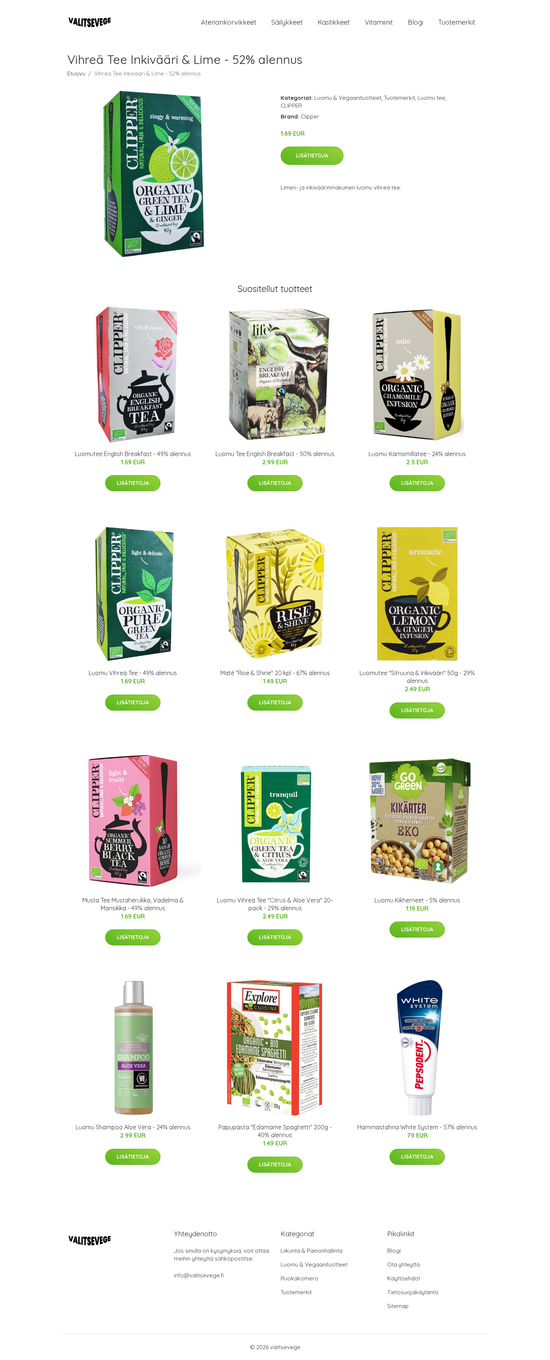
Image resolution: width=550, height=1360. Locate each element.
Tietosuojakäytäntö (413, 1292)
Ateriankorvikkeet (228, 22)
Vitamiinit (379, 22)
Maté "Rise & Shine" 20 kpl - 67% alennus (275, 673)
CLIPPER (291, 105)
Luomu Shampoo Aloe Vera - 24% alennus (133, 1127)
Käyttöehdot (403, 1278)
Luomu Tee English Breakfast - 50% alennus (275, 454)
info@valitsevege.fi (199, 1275)
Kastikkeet (334, 22)
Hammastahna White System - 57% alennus (417, 1127)
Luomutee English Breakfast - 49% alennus (133, 454)
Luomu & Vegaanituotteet (347, 97)
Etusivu (76, 73)
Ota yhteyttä (403, 1264)
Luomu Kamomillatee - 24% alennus (417, 454)
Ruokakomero (299, 1278)
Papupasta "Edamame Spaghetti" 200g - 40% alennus (275, 1131)
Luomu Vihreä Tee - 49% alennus (133, 673)
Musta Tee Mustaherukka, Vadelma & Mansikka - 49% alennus (133, 904)
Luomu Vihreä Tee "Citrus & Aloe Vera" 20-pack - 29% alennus (275, 904)
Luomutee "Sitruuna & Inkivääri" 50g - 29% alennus (417, 676)
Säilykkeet (287, 22)
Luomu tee (431, 97)
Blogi (415, 22)
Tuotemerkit (456, 22)
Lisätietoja (312, 155)
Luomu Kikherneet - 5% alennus (417, 900)
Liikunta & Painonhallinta (311, 1250)
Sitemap (398, 1306)
